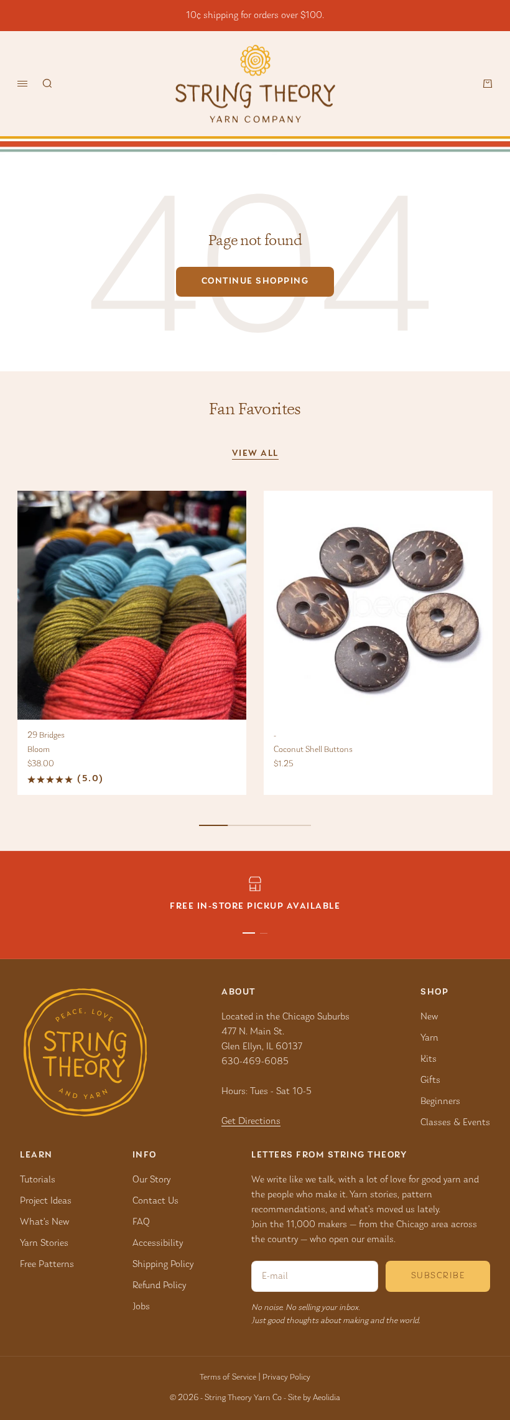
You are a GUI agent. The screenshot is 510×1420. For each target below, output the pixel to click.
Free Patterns (47, 1264)
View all (255, 453)
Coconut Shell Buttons (313, 750)
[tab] (255, 409)
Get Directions (250, 1121)
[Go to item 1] (249, 933)
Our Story (151, 1180)
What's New (44, 1222)
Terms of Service (228, 1377)
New (429, 1017)
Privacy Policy (286, 1377)
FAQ (141, 1222)
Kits (428, 1059)
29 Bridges (46, 735)
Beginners (440, 1102)
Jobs (141, 1307)
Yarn (429, 1038)
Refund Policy (159, 1286)
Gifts (430, 1080)
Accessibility (157, 1243)
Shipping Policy (162, 1264)
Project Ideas (46, 1201)
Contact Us (155, 1201)
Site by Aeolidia (314, 1398)
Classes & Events (455, 1123)
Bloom (38, 750)
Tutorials (37, 1180)
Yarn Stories (44, 1243)
